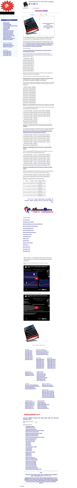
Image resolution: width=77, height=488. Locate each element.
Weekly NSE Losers (40, 360)
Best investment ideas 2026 (31, 438)
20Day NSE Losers (29, 359)
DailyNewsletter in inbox (30, 427)
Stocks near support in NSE (31, 458)
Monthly (36, 200)
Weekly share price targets (28, 131)
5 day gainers (28, 444)
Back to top (22, 486)
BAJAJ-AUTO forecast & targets (29, 232)
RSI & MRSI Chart (26, 251)
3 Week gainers (29, 454)
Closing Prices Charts (27, 234)
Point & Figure (41, 199)
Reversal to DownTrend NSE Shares (32, 386)
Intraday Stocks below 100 (8, 30)
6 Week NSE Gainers (40, 366)
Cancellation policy (47, 474)
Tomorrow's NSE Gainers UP (42, 353)
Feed (41, 472)
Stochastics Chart (26, 249)
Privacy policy (34, 474)
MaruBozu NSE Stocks (42, 405)
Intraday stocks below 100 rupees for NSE (34, 433)
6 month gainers (29, 450)
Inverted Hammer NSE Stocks (43, 404)
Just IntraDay (48, 199)
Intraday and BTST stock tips (9, 35)
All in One (40, 200)
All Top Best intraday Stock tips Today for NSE (35, 437)
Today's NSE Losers (7, 55)
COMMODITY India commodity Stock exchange (33, 479)
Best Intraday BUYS (7, 51)
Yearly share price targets (39, 131)
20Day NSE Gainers (29, 358)
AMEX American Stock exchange (43, 481)
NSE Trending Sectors (7, 44)
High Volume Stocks (41, 376)
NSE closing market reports (41, 350)
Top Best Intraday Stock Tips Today (10, 25)
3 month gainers (29, 449)
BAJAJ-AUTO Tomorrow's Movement (30, 226)
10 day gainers (28, 445)
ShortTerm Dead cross (29, 405)
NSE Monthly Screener (29, 375)
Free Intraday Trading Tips (8, 34)
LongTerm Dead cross (29, 408)
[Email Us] (34, 4)
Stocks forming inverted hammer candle (33, 469)
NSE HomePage (6, 23)
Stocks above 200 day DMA (31, 465)
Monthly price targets (42, 50)
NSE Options (26, 419)
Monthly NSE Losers (51, 360)
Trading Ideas (6, 29)
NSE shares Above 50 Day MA (48, 394)
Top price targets (26, 50)
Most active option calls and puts (32, 431)
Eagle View (46, 200)
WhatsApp (37, 345)
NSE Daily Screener (29, 372)
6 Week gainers (29, 455)
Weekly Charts (26, 238)
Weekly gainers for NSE (30, 452)
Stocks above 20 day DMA (31, 462)
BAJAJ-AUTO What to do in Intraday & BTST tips (32, 224)
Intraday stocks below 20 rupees (32, 435)
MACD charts (25, 244)
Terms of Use (28, 474)
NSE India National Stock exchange (32, 477)
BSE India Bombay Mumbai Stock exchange (48, 477)
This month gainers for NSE (31, 446)
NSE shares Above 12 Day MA (48, 392)
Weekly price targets (34, 50)
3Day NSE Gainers (28, 350)
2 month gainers (29, 448)
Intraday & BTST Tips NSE (42, 377)
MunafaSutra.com (38, 475)
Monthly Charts (26, 240)
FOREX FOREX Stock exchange (44, 480)
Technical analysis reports (28, 228)
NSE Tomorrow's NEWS (8, 39)
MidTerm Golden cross (29, 403)
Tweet (44, 345)
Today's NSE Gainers (7, 53)
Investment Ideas (6, 28)
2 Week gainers (29, 453)
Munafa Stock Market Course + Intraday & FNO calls (39, 1)
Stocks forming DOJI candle (31, 466)
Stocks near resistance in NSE (32, 459)
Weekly (31, 200)
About (42, 474)
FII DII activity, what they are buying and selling (35, 430)
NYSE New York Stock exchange (31, 480)
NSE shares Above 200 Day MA (48, 397)
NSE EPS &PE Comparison (8, 45)
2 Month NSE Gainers (51, 361)
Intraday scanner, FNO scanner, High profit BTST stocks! (48, 27)
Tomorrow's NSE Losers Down (42, 354)
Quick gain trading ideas (30, 440)
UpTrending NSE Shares (30, 387)
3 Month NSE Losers (51, 365)
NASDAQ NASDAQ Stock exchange (50, 479)
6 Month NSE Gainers (51, 366)
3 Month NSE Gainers (51, 364)
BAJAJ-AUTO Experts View (28, 230)
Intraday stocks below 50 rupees (32, 434)
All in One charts (26, 219)
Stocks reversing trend (30, 457)
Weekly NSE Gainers (40, 359)
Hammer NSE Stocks (42, 403)
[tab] (29, 4)
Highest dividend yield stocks (9, 38)
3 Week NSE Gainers (40, 364)
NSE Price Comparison (7, 46)
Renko (36, 199)
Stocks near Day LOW (41, 375)
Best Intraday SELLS (7, 52)
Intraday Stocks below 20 (8, 33)
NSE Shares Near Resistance (48, 386)
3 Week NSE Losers (40, 365)
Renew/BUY (51, 1)
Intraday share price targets (31, 132)
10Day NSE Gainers (29, 355)
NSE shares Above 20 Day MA (48, 393)
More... (30, 419)
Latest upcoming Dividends (31, 429)
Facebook (41, 345)
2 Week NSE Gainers (40, 361)
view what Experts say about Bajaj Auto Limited (32, 46)
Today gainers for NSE (30, 441)
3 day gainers (28, 442)
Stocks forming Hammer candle (32, 467)
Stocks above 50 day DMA (31, 463)
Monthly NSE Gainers (51, 359)
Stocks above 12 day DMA (31, 461)
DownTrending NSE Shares (30, 388)
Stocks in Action (40, 372)
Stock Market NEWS (7, 24)
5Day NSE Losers (28, 354)
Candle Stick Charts (27, 236)
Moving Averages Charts (28, 242)
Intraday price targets (30, 51)
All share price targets (41, 132)
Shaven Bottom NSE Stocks (43, 408)
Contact (38, 474)
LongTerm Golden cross (30, 404)
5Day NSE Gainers (28, 353)
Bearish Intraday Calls (41, 380)
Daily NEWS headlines (30, 426)
